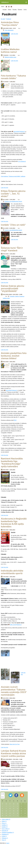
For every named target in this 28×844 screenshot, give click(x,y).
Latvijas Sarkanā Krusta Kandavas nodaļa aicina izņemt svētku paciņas (13, 753)
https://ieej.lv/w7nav (15, 744)
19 (17, 810)
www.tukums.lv (22, 161)
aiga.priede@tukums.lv (19, 131)
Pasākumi (8, 19)
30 (21, 803)
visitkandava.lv (5, 2)
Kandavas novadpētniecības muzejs (13, 201)
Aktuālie (4, 9)
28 (13, 803)
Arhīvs (25, 9)
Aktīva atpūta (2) (6, 819)
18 (13, 810)
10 (9, 808)
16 (6, 810)
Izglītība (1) (5, 825)
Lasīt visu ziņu (14, 33)
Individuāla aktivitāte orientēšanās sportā (12, 572)
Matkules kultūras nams (10, 57)
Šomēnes (20, 9)
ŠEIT (15, 420)
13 (21, 808)
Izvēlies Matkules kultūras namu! (10, 50)
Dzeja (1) (4, 823)
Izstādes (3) (4, 826)
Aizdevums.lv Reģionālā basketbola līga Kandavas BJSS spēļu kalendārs (14, 522)
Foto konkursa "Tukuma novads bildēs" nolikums (13, 176)
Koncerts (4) (5, 830)
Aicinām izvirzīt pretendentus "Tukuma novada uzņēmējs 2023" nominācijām (14, 691)
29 (17, 803)
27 (9, 803)
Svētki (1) (4, 836)
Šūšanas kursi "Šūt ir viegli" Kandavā (12, 249)
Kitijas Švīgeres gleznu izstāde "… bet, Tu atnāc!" (13, 194)
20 (21, 810)
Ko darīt (3, 19)
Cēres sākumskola (9, 30)
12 (17, 808)
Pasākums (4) (5, 834)
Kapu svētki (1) (5, 828)
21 (25, 810)
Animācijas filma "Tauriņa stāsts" (10, 23)
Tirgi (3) (4, 840)
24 (9, 813)
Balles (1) (4, 821)
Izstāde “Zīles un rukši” (13, 224)
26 (6, 803)
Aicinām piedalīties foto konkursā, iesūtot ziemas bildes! (14, 356)
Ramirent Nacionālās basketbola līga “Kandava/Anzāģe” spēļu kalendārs (12, 462)
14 (25, 808)
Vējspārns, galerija (14, 296)
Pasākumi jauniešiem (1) (8, 832)
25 (2, 803)
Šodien (9, 9)
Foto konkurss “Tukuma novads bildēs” (13, 77)
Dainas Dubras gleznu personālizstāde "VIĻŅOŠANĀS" (12, 288)
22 (2, 813)
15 (2, 810)
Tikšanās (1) (5, 838)
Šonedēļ (14, 9)
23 (6, 813)
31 (25, 803)
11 (13, 808)
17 (9, 810)
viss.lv (7, 843)
